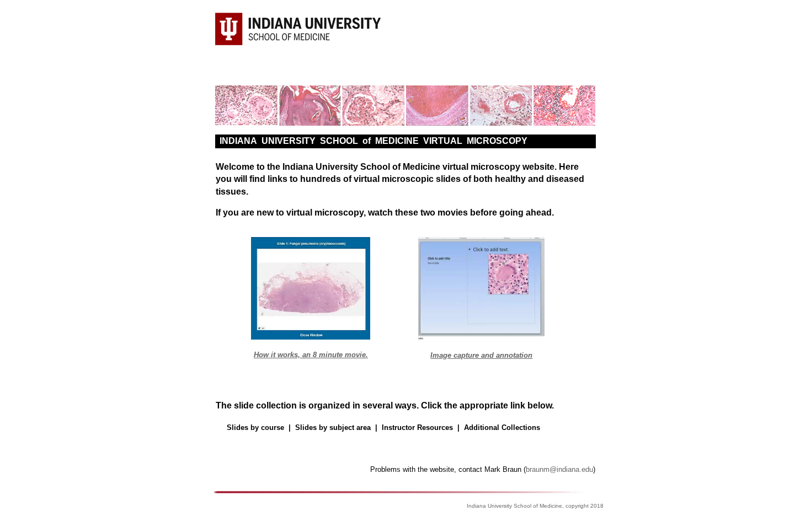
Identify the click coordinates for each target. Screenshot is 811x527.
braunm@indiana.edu (559, 469)
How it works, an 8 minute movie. (311, 355)
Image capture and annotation (481, 355)
